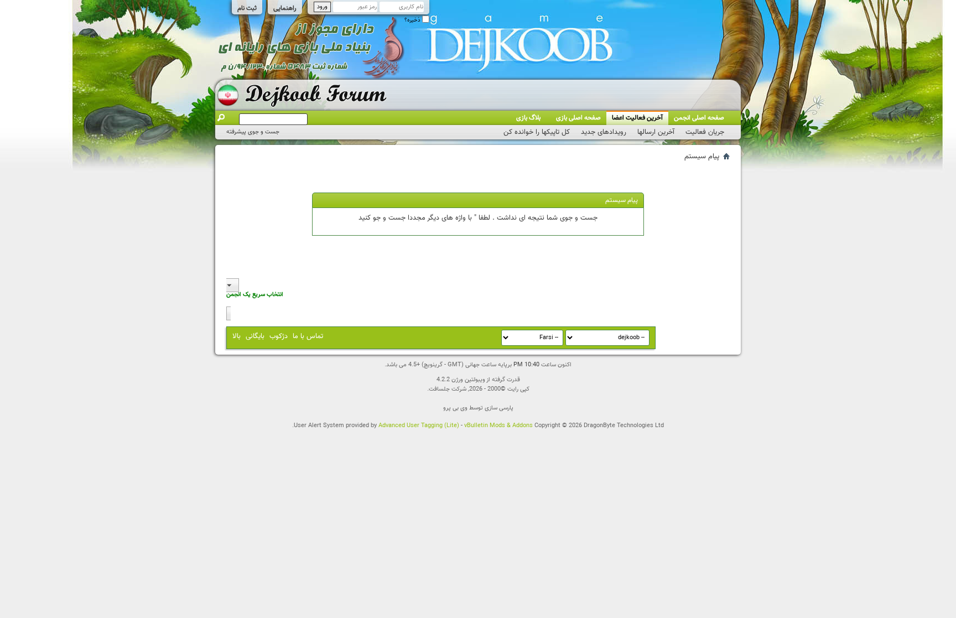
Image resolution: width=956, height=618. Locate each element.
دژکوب (278, 336)
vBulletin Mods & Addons (498, 425)
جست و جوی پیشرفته (252, 132)
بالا (236, 336)
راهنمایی (285, 8)
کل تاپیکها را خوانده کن (536, 132)
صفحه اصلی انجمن (699, 118)
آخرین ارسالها (655, 132)
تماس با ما (308, 336)
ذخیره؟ (413, 20)
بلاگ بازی (528, 118)
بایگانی (255, 336)
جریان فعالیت (704, 132)
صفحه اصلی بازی (578, 118)
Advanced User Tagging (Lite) (418, 425)
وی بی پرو (455, 408)
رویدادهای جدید (603, 132)
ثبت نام (247, 8)
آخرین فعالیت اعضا (637, 118)
